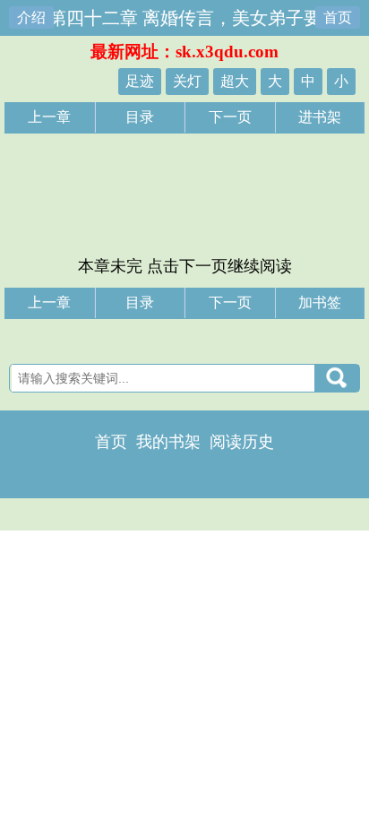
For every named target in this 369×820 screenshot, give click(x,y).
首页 (337, 17)
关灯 (187, 81)
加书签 (319, 302)
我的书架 (168, 442)
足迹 (139, 81)
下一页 (230, 117)
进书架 (319, 117)
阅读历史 (242, 442)
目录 (139, 117)
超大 (234, 81)
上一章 (49, 117)
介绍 (31, 17)
